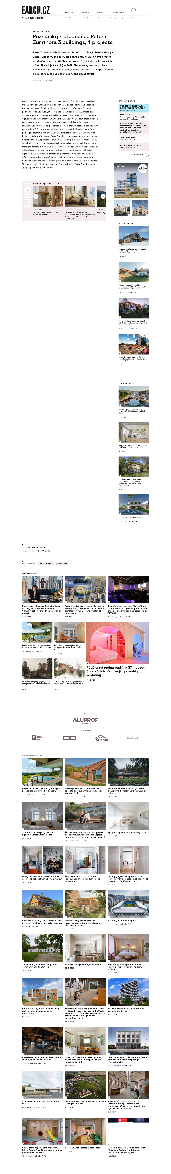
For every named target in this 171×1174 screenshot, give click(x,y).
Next (103, 196)
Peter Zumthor (46, 563)
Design (100, 18)
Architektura (70, 18)
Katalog (85, 13)
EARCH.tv (100, 13)
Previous (35, 196)
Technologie (86, 18)
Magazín (69, 13)
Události (132, 18)
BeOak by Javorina (46, 183)
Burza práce (118, 13)
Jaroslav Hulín (38, 80)
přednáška (61, 563)
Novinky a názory (116, 18)
